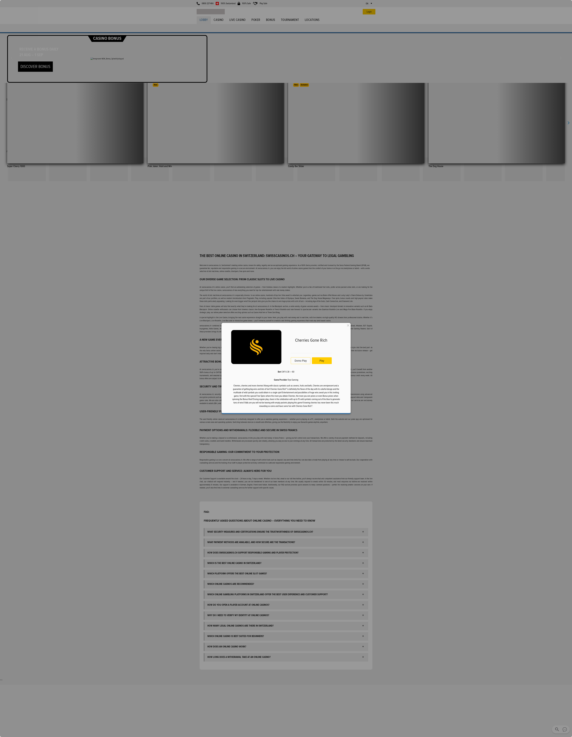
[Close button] (348, 325)
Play (322, 361)
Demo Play (300, 361)
